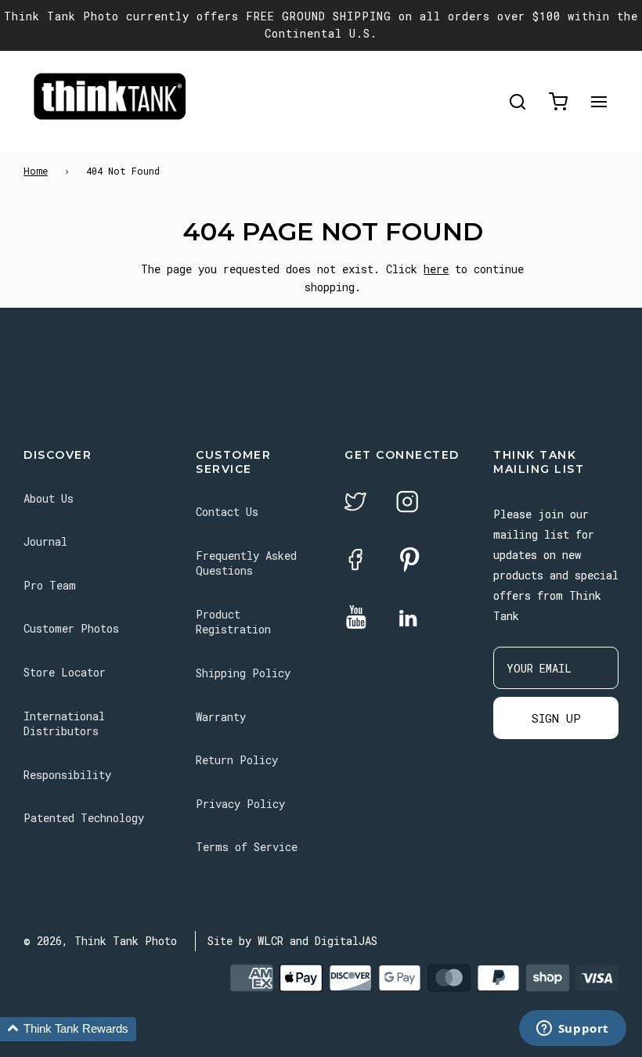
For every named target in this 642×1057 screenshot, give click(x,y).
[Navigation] (599, 101)
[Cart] (558, 101)
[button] (68, 1029)
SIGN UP (556, 718)
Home (35, 170)
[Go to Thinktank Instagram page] (407, 504)
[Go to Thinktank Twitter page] (355, 504)
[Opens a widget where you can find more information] (572, 1029)
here (436, 269)
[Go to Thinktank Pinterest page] (409, 561)
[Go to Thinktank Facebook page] (355, 562)
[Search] (517, 101)
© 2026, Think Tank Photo (100, 940)
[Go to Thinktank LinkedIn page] (408, 619)
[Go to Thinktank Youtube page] (356, 618)
